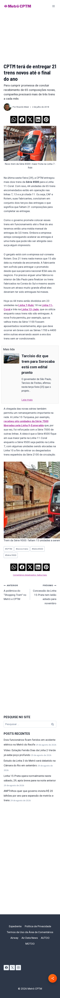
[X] (12, 967)
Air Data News (30, 937)
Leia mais (27, 399)
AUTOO (45, 937)
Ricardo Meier (22, 107)
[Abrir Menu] (53, 6)
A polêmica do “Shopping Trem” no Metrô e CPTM (15, 592)
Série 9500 (10, 555)
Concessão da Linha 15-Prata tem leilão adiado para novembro (44, 594)
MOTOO (30, 943)
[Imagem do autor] (7, 107)
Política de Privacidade (38, 926)
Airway (14, 937)
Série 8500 (37, 549)
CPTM (8, 549)
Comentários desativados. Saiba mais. (30, 575)
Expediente (15, 926)
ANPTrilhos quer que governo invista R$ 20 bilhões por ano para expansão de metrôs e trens (28, 795)
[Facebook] (6, 967)
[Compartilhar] (52, 978)
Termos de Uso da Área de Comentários (30, 932)
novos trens (22, 549)
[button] (14, 118)
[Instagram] (18, 967)
